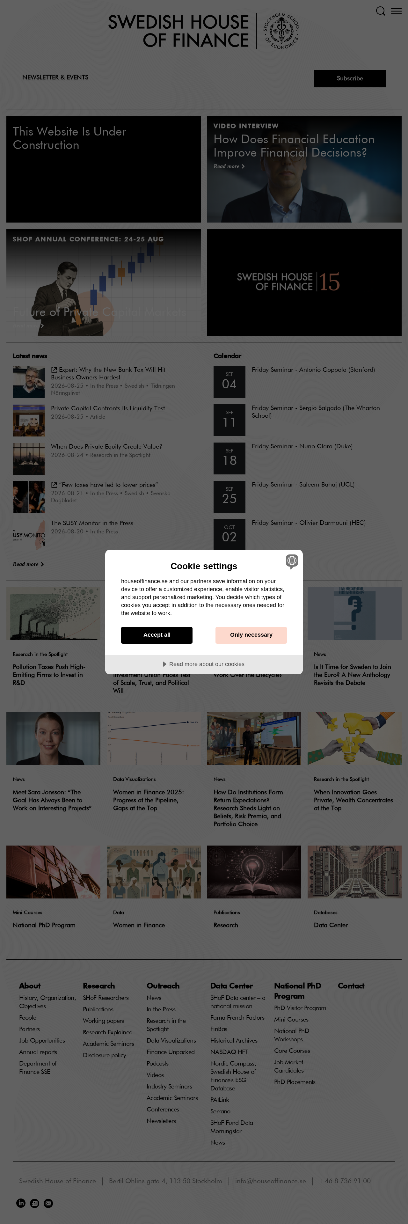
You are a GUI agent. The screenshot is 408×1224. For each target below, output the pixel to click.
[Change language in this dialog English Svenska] (291, 562)
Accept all (157, 635)
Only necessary (251, 635)
